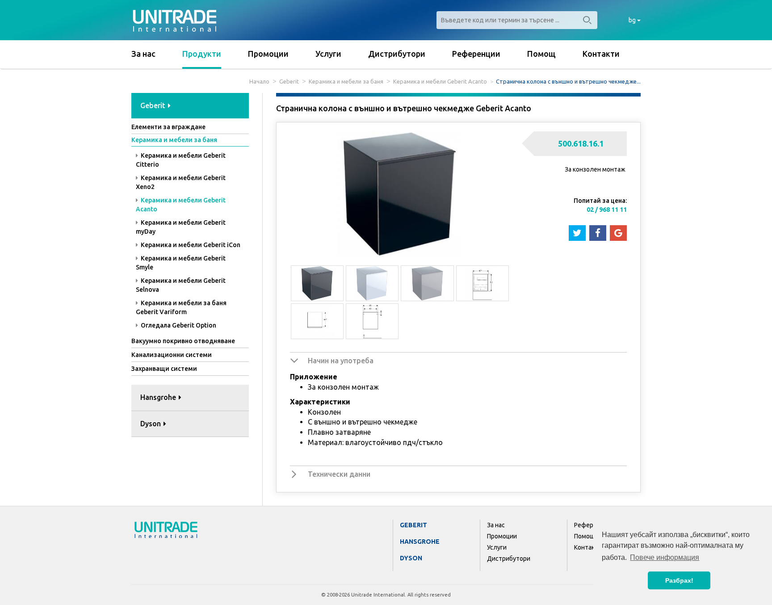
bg (633, 20)
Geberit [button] (153, 105)
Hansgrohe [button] (159, 397)
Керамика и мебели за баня (346, 81)
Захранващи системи (164, 368)
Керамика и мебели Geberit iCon (189, 244)
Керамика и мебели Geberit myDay (181, 227)
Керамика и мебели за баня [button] (174, 139)
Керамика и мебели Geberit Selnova (181, 285)
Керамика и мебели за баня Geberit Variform (181, 307)
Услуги (328, 53)
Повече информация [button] (664, 557)
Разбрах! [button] (679, 580)
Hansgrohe (420, 541)
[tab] (190, 106)
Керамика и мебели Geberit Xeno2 (181, 182)
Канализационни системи (171, 354)
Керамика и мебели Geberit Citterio (181, 160)
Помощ (541, 53)
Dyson (411, 558)
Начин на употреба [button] (340, 361)
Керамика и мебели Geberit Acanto (440, 81)
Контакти (601, 53)
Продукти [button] (201, 53)
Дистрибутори (396, 53)
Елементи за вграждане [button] (168, 126)
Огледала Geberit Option (177, 325)
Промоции (268, 53)
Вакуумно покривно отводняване (183, 341)
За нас (143, 53)
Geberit (289, 81)
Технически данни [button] (339, 474)
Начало (259, 81)
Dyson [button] (151, 424)
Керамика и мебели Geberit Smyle (181, 263)
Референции (476, 53)
